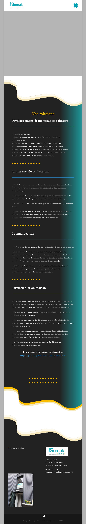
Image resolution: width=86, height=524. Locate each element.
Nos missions (43, 114)
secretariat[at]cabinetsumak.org (38, 75)
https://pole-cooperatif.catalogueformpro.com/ (43, 356)
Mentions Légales (17, 448)
